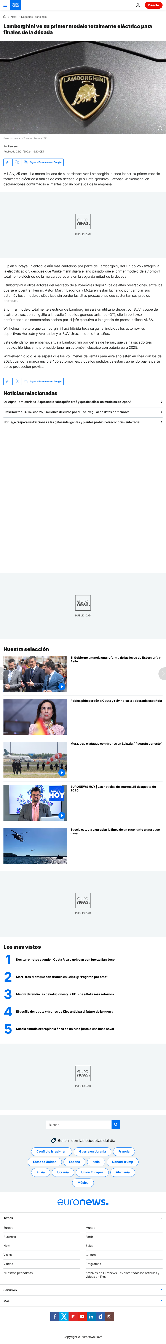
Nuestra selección (26, 649)
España (74, 1162)
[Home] (4, 16)
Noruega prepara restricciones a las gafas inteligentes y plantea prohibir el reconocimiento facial (71, 422)
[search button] (116, 1124)
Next (13, 17)
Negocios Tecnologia (34, 17)
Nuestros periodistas (18, 1273)
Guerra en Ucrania (92, 1151)
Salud (90, 1245)
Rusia (41, 1172)
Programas (93, 1264)
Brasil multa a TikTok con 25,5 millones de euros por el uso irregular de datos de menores (66, 412)
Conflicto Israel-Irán (52, 1151)
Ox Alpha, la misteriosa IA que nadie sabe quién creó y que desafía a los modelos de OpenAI (67, 402)
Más (6, 1301)
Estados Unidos (44, 1162)
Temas (8, 1218)
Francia (123, 1151)
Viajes (7, 1254)
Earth (89, 1237)
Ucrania (63, 1172)
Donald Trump (122, 1162)
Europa (8, 1227)
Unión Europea (92, 1172)
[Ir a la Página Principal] (15, 5)
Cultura (91, 1254)
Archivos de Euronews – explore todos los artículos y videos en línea (123, 1274)
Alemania (123, 1172)
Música (83, 1182)
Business (9, 1237)
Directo (153, 5)
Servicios (10, 1290)
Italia (96, 1162)
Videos (8, 1264)
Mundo (90, 1227)
